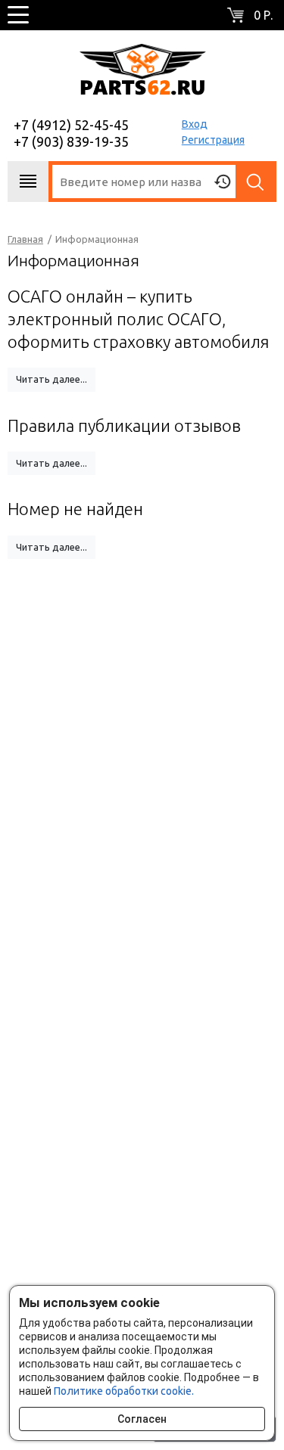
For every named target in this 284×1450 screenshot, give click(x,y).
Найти (256, 181)
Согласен (142, 1419)
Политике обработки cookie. (124, 1391)
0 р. (263, 15)
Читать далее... (51, 379)
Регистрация (213, 140)
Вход (195, 124)
